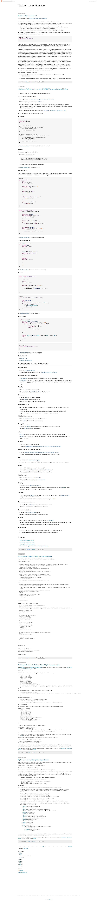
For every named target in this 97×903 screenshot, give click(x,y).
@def (24, 823)
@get (24, 818)
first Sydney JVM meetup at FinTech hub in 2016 (55, 110)
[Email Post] (36, 81)
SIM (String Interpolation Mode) (36, 667)
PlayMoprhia (28, 426)
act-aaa (53, 499)
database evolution (31, 512)
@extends (25, 807)
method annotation (35, 391)
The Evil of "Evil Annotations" (27, 16)
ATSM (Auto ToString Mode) (27, 668)
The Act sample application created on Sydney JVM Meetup (34, 546)
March (21, 857)
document (51, 520)
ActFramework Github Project (27, 540)
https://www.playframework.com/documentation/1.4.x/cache (39, 470)
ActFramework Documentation (27, 542)
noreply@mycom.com (32, 305)
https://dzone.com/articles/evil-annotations (38, 18)
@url (26, 827)
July (21, 854)
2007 (20, 865)
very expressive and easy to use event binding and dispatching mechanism (43, 446)
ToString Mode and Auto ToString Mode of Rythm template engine (39, 665)
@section (25, 809)
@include (25, 815)
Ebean (25, 421)
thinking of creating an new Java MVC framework (42, 99)
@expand (25, 819)
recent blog (22, 667)
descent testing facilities (35, 485)
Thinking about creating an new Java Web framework (35, 556)
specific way (31, 504)
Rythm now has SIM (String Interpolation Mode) (33, 760)
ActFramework (41, 101)
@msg (27, 830)
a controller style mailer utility (33, 478)
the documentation (24, 146)
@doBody (25, 813)
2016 (20, 853)
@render (24, 810)
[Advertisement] (22, 883)
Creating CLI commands (26, 360)
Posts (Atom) (25, 848)
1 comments (33, 752)
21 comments (33, 657)
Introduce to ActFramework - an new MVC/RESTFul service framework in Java (43, 89)
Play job (22, 434)
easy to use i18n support (34, 460)
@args (24, 806)
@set (24, 816)
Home (43, 846)
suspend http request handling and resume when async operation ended (41, 452)
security (32, 495)
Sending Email (23, 358)
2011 (20, 861)
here (22, 735)
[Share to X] (41, 82)
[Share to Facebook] (42, 82)
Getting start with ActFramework (27, 544)
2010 (20, 862)
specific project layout (30, 370)
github (34, 749)
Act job (21, 436)
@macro (24, 822)
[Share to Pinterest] (43, 82)
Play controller (23, 378)
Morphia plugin (27, 428)
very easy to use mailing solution (37, 480)
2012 (20, 859)
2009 (20, 864)
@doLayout (25, 812)
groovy (26, 397)
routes (26, 390)
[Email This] (38, 82)
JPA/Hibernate (28, 419)
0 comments (33, 81)
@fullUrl (27, 829)
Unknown (21, 870)
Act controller (23, 380)
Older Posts (70, 846)
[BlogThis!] (39, 82)
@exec (24, 820)
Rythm (25, 399)
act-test (63, 487)
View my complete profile (22, 872)
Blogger (50, 899)
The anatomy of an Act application (49, 372)
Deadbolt (62, 495)
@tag (24, 825)
